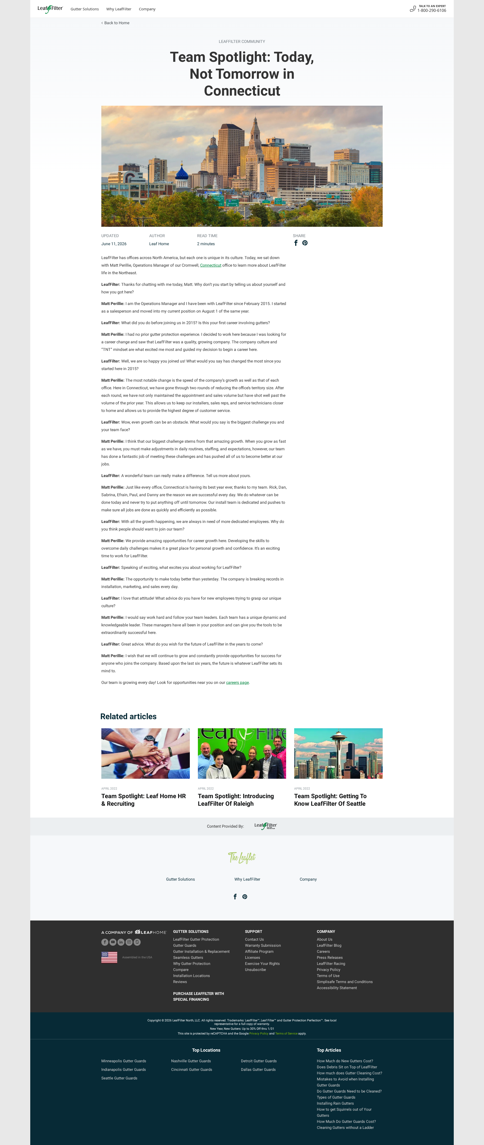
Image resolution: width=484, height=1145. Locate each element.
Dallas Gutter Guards (258, 1069)
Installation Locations (191, 975)
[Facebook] (235, 897)
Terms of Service (286, 1033)
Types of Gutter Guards (336, 1097)
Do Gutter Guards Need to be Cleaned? (349, 1091)
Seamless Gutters (188, 957)
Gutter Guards (184, 945)
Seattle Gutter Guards (119, 1078)
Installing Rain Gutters (335, 1103)
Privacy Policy (328, 969)
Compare (181, 969)
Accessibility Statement (337, 988)
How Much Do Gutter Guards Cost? (346, 1121)
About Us (324, 939)
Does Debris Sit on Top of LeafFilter (347, 1067)
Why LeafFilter (118, 8)
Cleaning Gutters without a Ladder (345, 1127)
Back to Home (116, 22)
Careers (323, 951)
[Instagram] (129, 942)
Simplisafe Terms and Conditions (345, 982)
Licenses (252, 957)
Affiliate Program (259, 951)
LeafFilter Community (242, 41)
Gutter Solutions (85, 8)
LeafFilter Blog (329, 945)
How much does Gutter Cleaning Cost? (349, 1073)
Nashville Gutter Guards (191, 1061)
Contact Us (254, 939)
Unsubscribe (255, 969)
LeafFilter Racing (331, 963)
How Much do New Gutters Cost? (345, 1061)
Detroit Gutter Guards (259, 1061)
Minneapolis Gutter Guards (123, 1061)
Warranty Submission (263, 945)
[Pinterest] (245, 897)
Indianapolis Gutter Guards (123, 1069)
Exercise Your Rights (262, 963)
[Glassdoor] (137, 942)
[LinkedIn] (121, 942)
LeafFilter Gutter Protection (196, 939)
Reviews (180, 982)
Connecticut (210, 265)
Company (147, 8)
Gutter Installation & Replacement (201, 951)
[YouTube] (112, 942)
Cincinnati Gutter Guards (191, 1069)
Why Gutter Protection (191, 963)
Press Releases (330, 957)
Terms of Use (328, 975)
